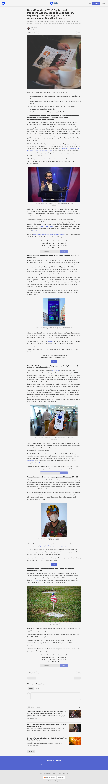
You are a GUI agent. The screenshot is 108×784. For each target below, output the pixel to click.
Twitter (41, 463)
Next (76, 678)
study (50, 265)
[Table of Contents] (2, 392)
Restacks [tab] (37, 688)
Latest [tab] (32, 707)
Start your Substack (50, 777)
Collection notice (65, 773)
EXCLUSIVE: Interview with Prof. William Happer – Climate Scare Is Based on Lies (46, 725)
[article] (54, 716)
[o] (74, 714)
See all (30, 751)
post (62, 469)
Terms (58, 773)
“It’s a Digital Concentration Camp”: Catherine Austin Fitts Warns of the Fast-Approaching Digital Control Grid (46, 712)
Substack (47, 781)
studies (40, 558)
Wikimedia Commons (65, 203)
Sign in (103, 3)
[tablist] (33, 688)
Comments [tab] (30, 688)
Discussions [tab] (38, 707)
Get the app (61, 777)
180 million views (37, 231)
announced (55, 371)
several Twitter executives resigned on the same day (49, 235)
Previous (32, 678)
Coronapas (30, 461)
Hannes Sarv (34, 27)
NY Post (35, 580)
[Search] (86, 3)
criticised (50, 341)
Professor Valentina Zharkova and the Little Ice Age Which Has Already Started (47, 739)
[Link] (25, 117)
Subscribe (96, 3)
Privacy (54, 773)
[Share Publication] (89, 3)
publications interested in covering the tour (53, 546)
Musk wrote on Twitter (47, 226)
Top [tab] (29, 707)
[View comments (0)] (33, 32)
